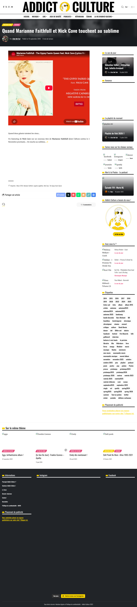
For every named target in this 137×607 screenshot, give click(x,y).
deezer (105, 330)
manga (112, 346)
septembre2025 (108, 385)
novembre (106, 359)
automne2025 (120, 311)
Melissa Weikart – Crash (121, 249)
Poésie (131, 366)
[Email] (83, 195)
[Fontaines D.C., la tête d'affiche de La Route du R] (68, 498)
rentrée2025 (119, 378)
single (105, 388)
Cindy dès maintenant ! (78, 454)
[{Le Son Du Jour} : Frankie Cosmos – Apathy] (51, 442)
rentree (119, 375)
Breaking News (7, 25)
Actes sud (106, 305)
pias (116, 362)
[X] (6, 7)
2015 (111, 298)
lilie (112, 343)
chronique (127, 321)
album (120, 305)
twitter (126, 394)
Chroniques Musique (121, 275)
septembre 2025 (122, 385)
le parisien (123, 340)
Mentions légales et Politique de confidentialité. (68, 604)
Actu (114, 305)
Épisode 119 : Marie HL (114, 187)
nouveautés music (119, 353)
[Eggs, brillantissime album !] (18, 442)
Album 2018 (19, 186)
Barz (111, 192)
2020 (111, 301)
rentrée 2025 (107, 378)
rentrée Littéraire (109, 382)
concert (124, 324)
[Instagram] (9, 7)
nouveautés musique (110, 356)
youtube (113, 398)
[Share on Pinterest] (73, 195)
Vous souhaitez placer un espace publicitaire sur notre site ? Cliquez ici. (15, 518)
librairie (106, 343)
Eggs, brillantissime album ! (13, 454)
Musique (17, 25)
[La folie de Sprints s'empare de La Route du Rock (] (68, 575)
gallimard (106, 337)
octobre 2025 (108, 362)
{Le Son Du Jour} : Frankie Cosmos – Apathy (50, 456)
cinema (116, 324)
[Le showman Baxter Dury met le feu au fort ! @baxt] (89, 574)
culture (113, 327)
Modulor (119, 346)
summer (106, 394)
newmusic (122, 349)
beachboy (106, 321)
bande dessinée (108, 317)
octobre (128, 359)
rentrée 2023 (128, 375)
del (111, 330)
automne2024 (108, 311)
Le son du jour (119, 253)
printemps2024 (125, 369)
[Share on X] (68, 195)
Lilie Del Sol (16, 38)
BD (129, 317)
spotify (117, 388)
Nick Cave (46, 186)
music (127, 346)
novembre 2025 (118, 359)
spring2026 (118, 391)
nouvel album (124, 356)
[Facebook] (4, 7)
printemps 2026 (108, 375)
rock (119, 382)
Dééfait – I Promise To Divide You (123, 260)
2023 (117, 301)
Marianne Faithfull (28, 186)
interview (115, 337)
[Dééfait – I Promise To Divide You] (107, 263)
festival (114, 333)
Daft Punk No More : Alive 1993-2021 (118, 454)
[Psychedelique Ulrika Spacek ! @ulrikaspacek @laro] (47, 530)
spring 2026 (128, 391)
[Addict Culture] (68, 7)
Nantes (114, 349)
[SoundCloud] (11, 7)
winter (105, 398)
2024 (123, 301)
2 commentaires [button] (87, 205)
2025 (129, 301)
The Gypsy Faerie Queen (56, 186)
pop (118, 366)
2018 (128, 298)
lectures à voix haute (110, 340)
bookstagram (116, 321)
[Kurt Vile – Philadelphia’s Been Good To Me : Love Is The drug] (107, 273)
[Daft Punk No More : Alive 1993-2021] (119, 442)
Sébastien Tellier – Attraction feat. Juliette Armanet (117, 66)
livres (105, 346)
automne (113, 308)
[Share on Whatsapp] (78, 195)
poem (105, 366)
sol (111, 388)
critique (106, 327)
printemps (113, 369)
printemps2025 (108, 372)
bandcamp (119, 314)
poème (124, 366)
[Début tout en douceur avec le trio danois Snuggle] (89, 536)
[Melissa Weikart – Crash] (107, 252)
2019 (105, 301)
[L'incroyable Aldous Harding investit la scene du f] (68, 533)
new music (107, 353)
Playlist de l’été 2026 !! (114, 133)
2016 (117, 298)
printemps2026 (121, 372)
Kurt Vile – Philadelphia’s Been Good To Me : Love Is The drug (124, 271)
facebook (106, 333)
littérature (119, 343)
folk (132, 333)
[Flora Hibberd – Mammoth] (107, 283)
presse (105, 369)
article (105, 308)
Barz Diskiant (120, 317)
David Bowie (123, 327)
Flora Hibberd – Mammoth (122, 280)
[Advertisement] (49, 162)
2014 (105, 298)
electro (126, 330)
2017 (122, 298)
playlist (123, 362)
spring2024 (126, 388)
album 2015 (129, 305)
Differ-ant (118, 330)
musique (106, 349)
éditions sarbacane (124, 398)
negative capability (38, 186)
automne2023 (123, 308)
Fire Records (124, 333)
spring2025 (107, 391)
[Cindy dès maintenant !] (85, 442)
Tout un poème (116, 394)
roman (125, 382)
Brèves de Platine (8, 451)
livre (127, 343)
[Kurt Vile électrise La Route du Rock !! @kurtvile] (89, 495)
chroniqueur (107, 324)
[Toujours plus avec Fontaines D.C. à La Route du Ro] (47, 498)
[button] (122, 7)
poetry (112, 366)
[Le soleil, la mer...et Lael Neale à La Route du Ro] (47, 574)
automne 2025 (108, 314)
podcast (130, 362)
